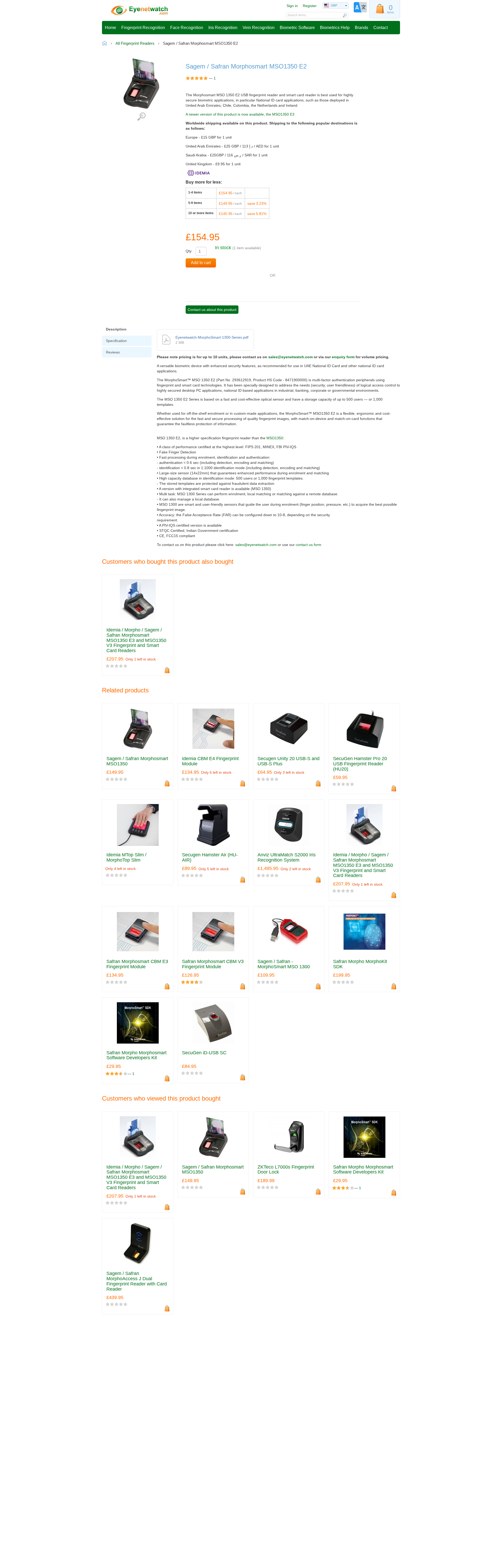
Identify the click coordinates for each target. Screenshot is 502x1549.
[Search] (344, 15)
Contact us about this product (212, 309)
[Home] (139, 10)
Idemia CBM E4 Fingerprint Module (210, 761)
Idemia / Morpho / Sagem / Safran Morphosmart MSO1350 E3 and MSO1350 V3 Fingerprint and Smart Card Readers (136, 640)
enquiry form (343, 357)
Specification (116, 341)
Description (116, 329)
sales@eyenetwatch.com (290, 357)
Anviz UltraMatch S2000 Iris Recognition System (287, 857)
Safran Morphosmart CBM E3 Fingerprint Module (137, 964)
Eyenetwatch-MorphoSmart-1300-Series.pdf (211, 337)
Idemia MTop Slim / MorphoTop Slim (126, 857)
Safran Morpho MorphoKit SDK (360, 964)
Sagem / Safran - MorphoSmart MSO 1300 (284, 964)
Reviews (113, 352)
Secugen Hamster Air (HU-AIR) (210, 857)
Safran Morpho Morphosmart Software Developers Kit (136, 1055)
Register (310, 6)
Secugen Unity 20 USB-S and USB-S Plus (289, 761)
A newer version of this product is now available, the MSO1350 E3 (240, 114)
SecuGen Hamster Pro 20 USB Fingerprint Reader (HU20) (360, 764)
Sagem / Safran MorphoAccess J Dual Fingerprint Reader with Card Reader (136, 1281)
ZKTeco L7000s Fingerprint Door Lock (286, 1170)
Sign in (292, 6)
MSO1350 (274, 438)
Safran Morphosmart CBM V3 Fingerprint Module (213, 964)
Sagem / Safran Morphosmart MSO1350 (137, 761)
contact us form (308, 545)
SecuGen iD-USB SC (204, 1052)
